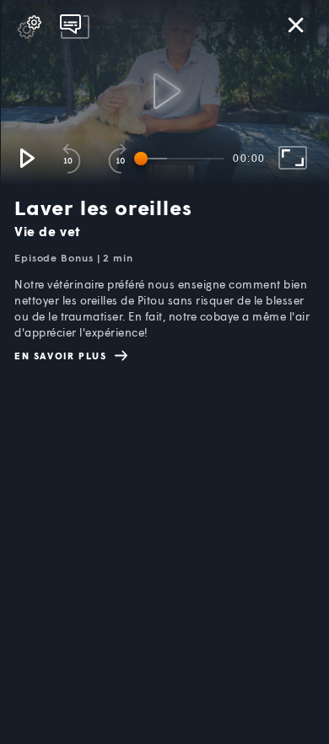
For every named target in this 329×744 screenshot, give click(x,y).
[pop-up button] (29, 27)
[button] (26, 157)
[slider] (182, 158)
